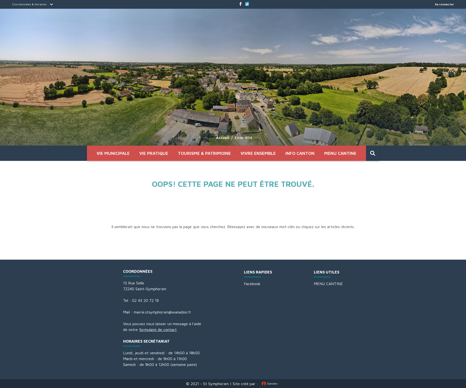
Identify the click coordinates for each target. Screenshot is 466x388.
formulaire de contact (158, 329)
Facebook (252, 283)
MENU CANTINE (340, 153)
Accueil (222, 137)
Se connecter (444, 4)
